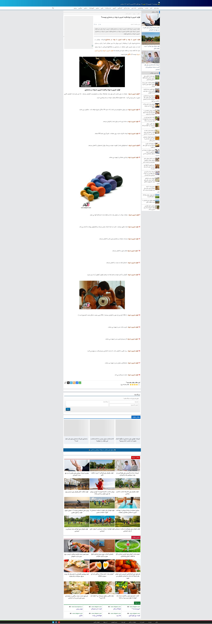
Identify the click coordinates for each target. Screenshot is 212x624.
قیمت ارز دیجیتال (96, 609)
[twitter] (53, 622)
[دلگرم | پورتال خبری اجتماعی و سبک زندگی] (158, 3)
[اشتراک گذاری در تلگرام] (71, 382)
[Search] (53, 8)
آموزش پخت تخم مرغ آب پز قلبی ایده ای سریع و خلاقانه (102, 575)
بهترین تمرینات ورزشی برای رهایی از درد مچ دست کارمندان (151, 29)
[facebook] (56, 622)
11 (96, 24)
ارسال (68, 409)
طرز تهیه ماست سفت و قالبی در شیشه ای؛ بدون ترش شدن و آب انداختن (76, 597)
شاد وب (118, 615)
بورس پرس (79, 609)
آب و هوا (105, 622)
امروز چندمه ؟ (136, 609)
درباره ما (150, 622)
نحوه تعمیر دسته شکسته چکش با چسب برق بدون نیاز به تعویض (76, 555)
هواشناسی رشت (97, 615)
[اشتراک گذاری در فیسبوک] (77, 382)
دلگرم (80, 615)
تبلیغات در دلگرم (132, 622)
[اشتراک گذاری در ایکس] (68, 382)
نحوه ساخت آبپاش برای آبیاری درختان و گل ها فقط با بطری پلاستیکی (128, 555)
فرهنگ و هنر (117, 609)
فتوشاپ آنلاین (96, 622)
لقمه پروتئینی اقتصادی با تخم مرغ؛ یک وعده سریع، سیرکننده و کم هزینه (76, 575)
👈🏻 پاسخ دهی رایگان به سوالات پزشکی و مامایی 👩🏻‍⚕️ (102, 450)
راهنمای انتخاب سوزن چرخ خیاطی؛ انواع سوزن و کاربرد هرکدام (102, 555)
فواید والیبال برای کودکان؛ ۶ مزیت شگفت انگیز (151, 47)
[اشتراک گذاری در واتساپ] (80, 382)
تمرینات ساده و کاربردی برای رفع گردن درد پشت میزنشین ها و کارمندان (152, 67)
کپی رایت (123, 622)
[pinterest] (59, 622)
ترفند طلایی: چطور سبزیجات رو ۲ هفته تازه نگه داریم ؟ (102, 597)
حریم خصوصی (114, 622)
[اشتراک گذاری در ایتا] (74, 382)
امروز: (158, 4)
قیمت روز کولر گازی (134, 615)
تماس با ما (142, 622)
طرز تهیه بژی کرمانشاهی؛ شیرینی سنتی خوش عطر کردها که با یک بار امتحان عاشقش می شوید (127, 576)
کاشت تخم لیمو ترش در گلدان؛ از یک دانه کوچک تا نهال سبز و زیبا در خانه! (128, 597)
